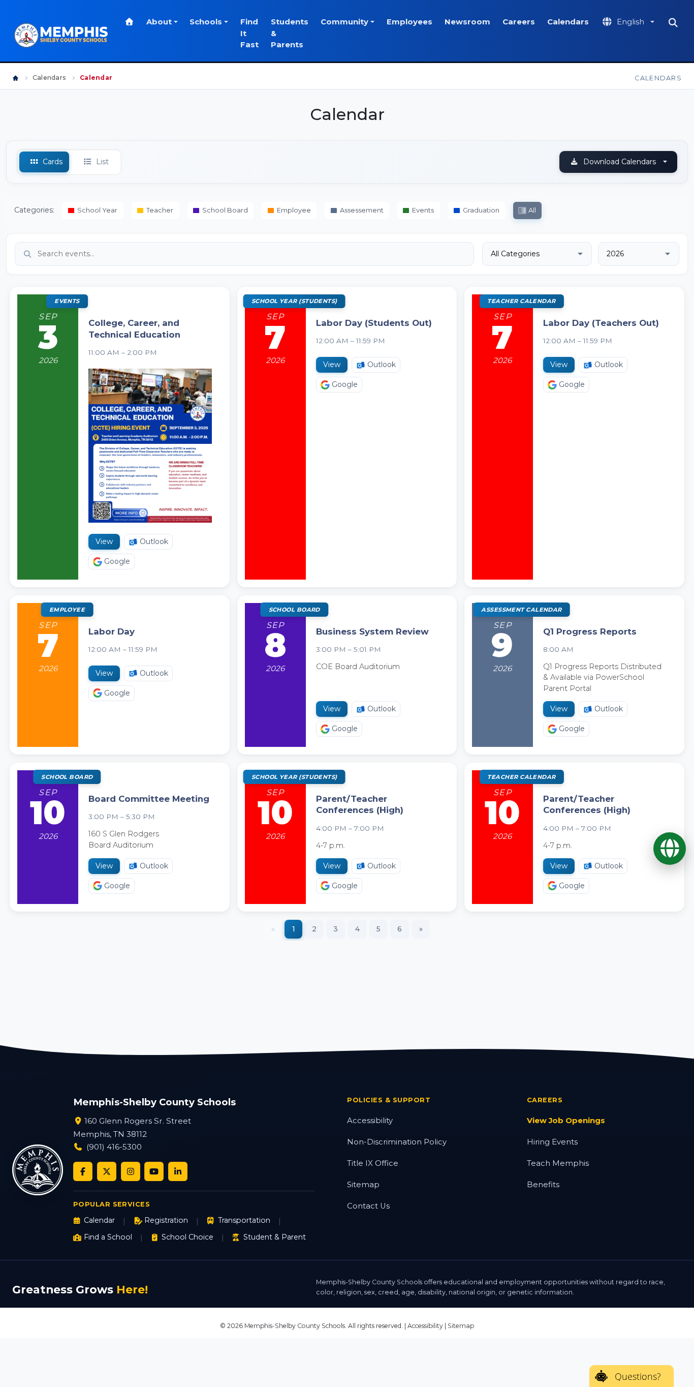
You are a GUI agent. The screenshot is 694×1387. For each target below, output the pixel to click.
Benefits (543, 1184)
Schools (206, 21)
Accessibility (370, 1120)
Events (423, 210)
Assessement (362, 210)
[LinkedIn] (177, 1171)
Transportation (244, 1220)
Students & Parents (289, 33)
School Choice (187, 1237)
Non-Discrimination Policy (397, 1142)
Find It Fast (249, 33)
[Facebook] (82, 1171)
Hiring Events (552, 1142)
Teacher (159, 210)
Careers (518, 21)
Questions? (638, 1376)
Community (344, 21)
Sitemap (363, 1184)
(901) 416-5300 (114, 1147)
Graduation (481, 210)
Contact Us (368, 1206)
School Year (97, 210)
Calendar (99, 1220)
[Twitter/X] (106, 1171)
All (532, 210)
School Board (225, 210)
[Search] (672, 23)
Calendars (568, 21)
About (159, 21)
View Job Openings (566, 1120)
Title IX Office (372, 1163)
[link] (119, 437)
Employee (294, 210)
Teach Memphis (558, 1163)
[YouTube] (154, 1171)
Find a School (108, 1237)
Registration (166, 1220)
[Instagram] (130, 1171)
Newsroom (467, 21)
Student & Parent (274, 1237)
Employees (409, 21)
